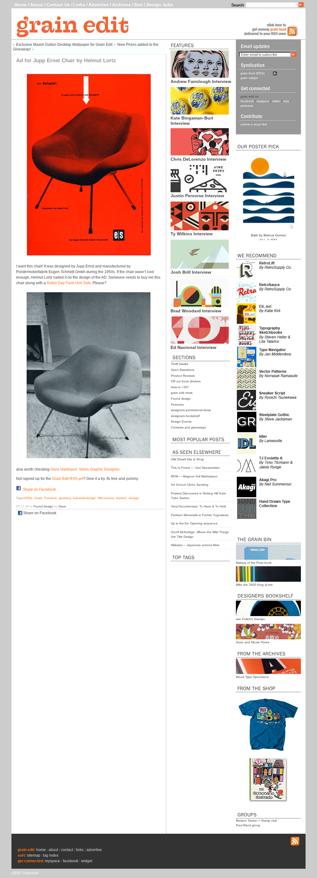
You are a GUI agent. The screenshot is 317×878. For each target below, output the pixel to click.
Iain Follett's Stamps (250, 619)
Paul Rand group (248, 825)
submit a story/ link (254, 124)
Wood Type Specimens (252, 677)
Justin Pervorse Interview (197, 195)
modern (121, 498)
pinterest (247, 105)
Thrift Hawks (179, 364)
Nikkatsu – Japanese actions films (195, 545)
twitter (276, 101)
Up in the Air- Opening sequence (194, 523)
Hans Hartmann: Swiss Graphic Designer (84, 469)
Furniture (50, 498)
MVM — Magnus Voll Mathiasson (194, 476)
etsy (286, 101)
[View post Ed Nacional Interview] (200, 342)
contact (67, 850)
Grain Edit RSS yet (67, 478)
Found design (181, 398)
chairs (38, 498)
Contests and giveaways (188, 427)
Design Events (181, 421)
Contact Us (58, 4)
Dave (62, 506)
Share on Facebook (39, 489)
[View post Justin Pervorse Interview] (200, 190)
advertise (94, 850)
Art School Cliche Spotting (189, 484)
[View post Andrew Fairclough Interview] (200, 76)
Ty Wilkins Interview (192, 233)
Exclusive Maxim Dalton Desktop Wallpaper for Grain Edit (64, 44)
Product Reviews (183, 375)
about (53, 850)
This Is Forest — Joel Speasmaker (195, 467)
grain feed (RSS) (252, 73)
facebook (247, 101)
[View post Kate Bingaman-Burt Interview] (200, 113)
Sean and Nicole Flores (252, 642)
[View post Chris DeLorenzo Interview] (200, 153)
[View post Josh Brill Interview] (200, 267)
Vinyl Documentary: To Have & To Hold (198, 506)
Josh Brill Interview (191, 272)
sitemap (33, 855)
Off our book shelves (186, 381)
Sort (138, 4)
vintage (133, 498)
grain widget (249, 78)
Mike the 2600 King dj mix (254, 584)
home (41, 850)
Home (21, 4)
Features (177, 404)
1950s (27, 498)
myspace (263, 101)
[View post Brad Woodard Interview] (200, 305)
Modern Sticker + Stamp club (256, 820)
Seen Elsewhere (182, 370)
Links (79, 4)
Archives (121, 4)
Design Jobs (159, 4)
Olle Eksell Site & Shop (187, 459)
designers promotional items (191, 410)
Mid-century (106, 498)
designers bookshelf (185, 416)
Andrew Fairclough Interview (201, 81)
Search (237, 4)
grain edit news (182, 392)
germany (65, 498)
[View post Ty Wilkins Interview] (200, 228)
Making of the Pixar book (253, 562)
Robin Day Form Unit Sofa (69, 283)
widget (86, 861)
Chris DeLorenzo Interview (198, 159)
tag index (51, 855)
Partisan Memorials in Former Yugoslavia (199, 515)
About (36, 4)
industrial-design (84, 498)
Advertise (99, 4)
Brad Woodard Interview (196, 310)
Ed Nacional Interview (193, 347)
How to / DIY (180, 387)
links (80, 850)
